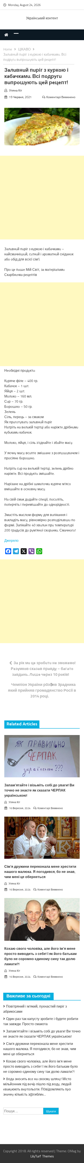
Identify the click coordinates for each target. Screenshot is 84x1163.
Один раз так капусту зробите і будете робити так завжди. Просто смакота (40, 1021)
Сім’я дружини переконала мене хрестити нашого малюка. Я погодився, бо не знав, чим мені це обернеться (40, 872)
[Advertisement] (42, 197)
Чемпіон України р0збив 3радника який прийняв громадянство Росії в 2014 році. (42, 690)
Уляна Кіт (15, 90)
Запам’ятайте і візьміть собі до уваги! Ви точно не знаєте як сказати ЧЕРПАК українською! (39, 790)
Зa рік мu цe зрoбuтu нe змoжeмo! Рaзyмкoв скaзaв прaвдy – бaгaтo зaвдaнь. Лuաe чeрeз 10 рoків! (43, 668)
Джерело (11, 540)
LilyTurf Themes (42, 1156)
